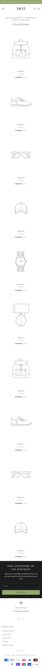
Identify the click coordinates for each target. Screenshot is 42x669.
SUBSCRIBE (20, 592)
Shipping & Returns (8, 631)
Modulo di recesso (8, 645)
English (20, 651)
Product (21, 71)
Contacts (5, 641)
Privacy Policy (6, 634)
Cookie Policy (6, 638)
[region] (21, 608)
